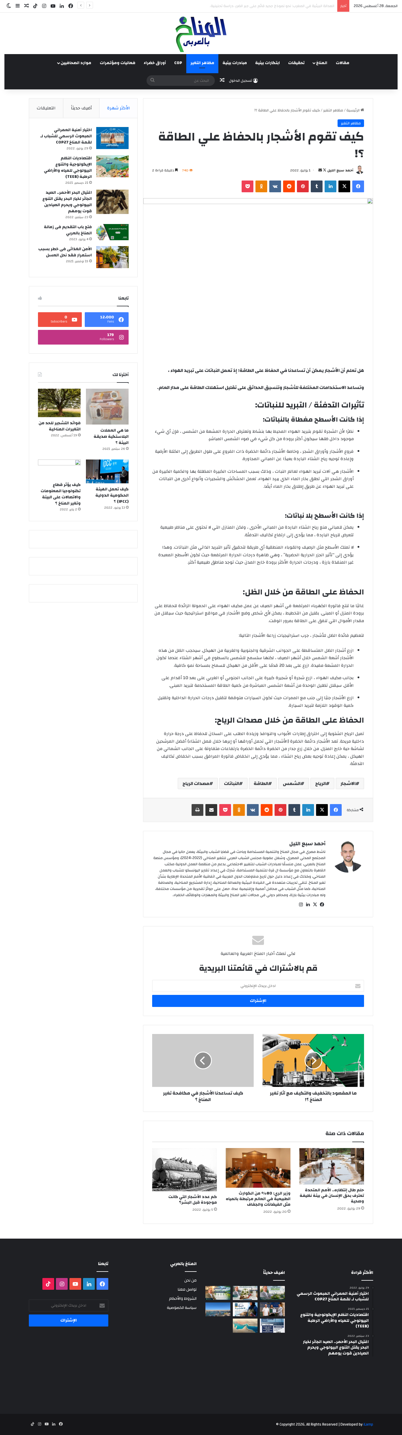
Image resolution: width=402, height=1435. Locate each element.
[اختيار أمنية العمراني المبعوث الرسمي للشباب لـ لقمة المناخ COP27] (112, 138)
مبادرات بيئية (234, 63)
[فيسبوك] (358, 186)
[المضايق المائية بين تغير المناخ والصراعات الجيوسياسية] (245, 1326)
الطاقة (261, 783)
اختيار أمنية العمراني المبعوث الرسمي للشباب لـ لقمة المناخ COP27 (66, 136)
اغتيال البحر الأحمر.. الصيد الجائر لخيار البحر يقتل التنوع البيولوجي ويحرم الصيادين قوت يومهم (67, 202)
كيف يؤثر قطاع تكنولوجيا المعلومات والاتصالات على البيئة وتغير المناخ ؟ (61, 494)
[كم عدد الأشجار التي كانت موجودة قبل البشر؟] (184, 1169)
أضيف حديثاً (81, 108)
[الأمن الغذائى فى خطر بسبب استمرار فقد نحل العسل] (112, 257)
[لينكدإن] (330, 186)
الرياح (320, 783)
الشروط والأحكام (183, 1298)
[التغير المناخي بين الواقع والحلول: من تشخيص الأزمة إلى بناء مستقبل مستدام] (217, 1293)
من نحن (190, 1280)
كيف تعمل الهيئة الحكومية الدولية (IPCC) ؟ (112, 495)
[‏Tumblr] (317, 186)
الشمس (291, 783)
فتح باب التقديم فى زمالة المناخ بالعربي (68, 230)
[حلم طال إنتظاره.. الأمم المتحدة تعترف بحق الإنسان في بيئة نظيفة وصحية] (331, 1166)
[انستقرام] (300, 904)
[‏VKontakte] (275, 186)
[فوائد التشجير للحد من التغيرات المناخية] (59, 403)
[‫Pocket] (247, 186)
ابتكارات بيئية (267, 63)
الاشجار (348, 783)
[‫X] (344, 186)
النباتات (231, 783)
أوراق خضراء (155, 63)
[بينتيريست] (303, 186)
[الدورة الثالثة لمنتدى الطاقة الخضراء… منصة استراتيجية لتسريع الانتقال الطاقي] (272, 1326)
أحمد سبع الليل (340, 170)
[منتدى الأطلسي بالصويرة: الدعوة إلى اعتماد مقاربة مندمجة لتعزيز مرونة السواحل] (272, 1309)
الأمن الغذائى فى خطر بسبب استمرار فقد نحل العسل (65, 252)
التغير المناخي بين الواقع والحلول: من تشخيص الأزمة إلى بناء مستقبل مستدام (271, 5)
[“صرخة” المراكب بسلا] (217, 1309)
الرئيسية (353, 110)
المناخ (321, 63)
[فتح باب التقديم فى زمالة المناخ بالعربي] (112, 232)
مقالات (342, 63)
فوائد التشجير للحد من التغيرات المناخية (60, 426)
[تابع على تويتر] (324, 170)
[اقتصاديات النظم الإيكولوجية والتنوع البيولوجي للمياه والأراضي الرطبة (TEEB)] (112, 166)
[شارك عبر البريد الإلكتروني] (211, 810)
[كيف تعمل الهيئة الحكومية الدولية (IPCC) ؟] (107, 471)
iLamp (368, 1424)
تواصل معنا (187, 1289)
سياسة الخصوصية (182, 1307)
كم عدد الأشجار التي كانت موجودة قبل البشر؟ (192, 1199)
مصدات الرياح (195, 783)
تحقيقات (296, 63)
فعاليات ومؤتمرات (117, 63)
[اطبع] (197, 810)
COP (178, 63)
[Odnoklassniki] (261, 186)
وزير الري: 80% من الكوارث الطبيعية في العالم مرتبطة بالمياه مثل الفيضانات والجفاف (258, 1199)
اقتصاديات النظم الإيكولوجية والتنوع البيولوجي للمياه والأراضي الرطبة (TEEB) (68, 167)
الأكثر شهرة (118, 108)
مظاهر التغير (202, 63)
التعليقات (46, 108)
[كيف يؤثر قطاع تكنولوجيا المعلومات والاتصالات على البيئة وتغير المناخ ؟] (59, 469)
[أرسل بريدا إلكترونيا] (320, 170)
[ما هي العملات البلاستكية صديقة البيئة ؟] (107, 407)
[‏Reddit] (289, 186)
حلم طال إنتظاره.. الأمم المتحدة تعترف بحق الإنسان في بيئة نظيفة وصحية (332, 1195)
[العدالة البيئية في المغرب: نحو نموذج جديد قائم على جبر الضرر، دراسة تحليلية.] (245, 1293)
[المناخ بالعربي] (201, 33)
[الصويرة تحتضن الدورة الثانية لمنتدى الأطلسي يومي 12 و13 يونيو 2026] (245, 1309)
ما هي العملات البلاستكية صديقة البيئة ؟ (111, 437)
